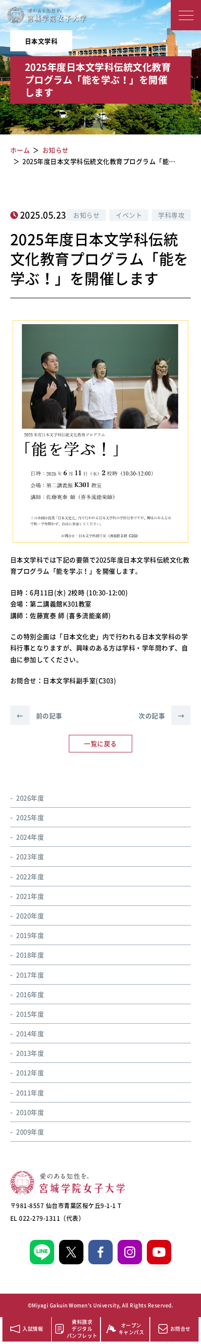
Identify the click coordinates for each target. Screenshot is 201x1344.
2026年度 (30, 797)
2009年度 (30, 1131)
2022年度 (30, 876)
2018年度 (30, 954)
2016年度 (30, 994)
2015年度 (30, 1013)
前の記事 (39, 715)
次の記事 (161, 715)
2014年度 (30, 1033)
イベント (129, 215)
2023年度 (30, 856)
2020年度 (30, 915)
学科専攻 (171, 215)
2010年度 (30, 1112)
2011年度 (30, 1092)
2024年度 (30, 836)
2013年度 (30, 1053)
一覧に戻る (100, 743)
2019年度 (30, 935)
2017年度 (30, 974)
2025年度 (30, 817)
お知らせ (86, 215)
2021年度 (30, 896)
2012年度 (30, 1072)
